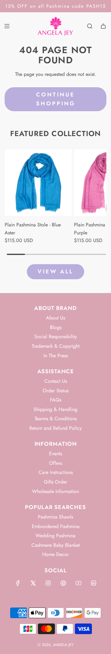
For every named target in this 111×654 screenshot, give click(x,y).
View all (55, 272)
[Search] (90, 26)
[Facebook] (18, 583)
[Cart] (103, 26)
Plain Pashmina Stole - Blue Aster (33, 228)
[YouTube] (78, 583)
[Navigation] (7, 26)
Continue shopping (55, 99)
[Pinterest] (63, 583)
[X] (33, 583)
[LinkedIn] (93, 583)
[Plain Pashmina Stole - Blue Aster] (38, 182)
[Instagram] (48, 583)
